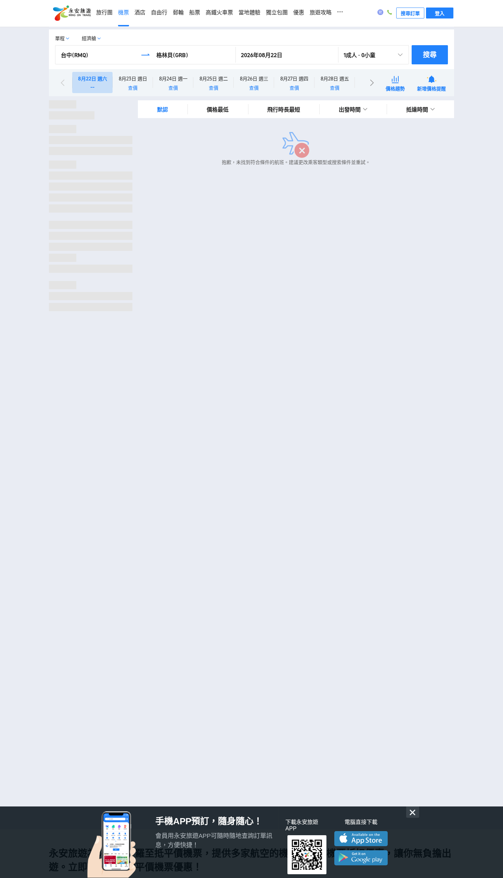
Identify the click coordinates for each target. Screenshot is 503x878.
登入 (439, 13)
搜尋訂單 (410, 13)
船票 (194, 12)
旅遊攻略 (321, 12)
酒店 (139, 12)
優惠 (298, 12)
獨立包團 (277, 12)
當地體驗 (249, 12)
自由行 (159, 12)
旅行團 (104, 12)
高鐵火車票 (219, 12)
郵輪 (178, 12)
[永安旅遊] (71, 13)
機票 (123, 12)
